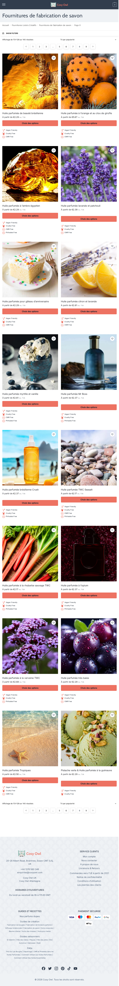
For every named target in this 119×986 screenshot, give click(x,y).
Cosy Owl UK (29, 878)
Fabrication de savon (32, 928)
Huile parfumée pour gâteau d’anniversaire (25, 301)
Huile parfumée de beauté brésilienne (22, 113)
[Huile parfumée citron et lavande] (89, 269)
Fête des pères (42, 940)
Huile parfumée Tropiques (16, 770)
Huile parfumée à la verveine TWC (21, 677)
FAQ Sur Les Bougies (14, 952)
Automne (22, 943)
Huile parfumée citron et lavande (79, 301)
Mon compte (89, 856)
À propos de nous (89, 864)
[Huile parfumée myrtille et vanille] (30, 362)
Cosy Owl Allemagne (29, 881)
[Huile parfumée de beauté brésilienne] (30, 81)
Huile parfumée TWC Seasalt (76, 489)
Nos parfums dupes (30, 916)
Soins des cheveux (29, 931)
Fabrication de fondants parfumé (39, 925)
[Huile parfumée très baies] (89, 646)
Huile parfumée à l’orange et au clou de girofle (86, 113)
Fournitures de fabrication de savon (55, 25)
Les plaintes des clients (89, 885)
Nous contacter (89, 860)
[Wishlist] (54, 58)
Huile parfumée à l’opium (74, 585)
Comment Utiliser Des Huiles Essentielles (30, 958)
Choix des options (30, 123)
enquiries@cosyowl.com (29, 872)
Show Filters (12, 33)
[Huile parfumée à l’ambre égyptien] (30, 174)
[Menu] (6, 4)
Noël (38, 943)
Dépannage (28, 952)
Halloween (32, 943)
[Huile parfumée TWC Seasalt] (89, 458)
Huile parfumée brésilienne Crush (20, 489)
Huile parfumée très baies (75, 677)
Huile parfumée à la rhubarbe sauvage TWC (26, 585)
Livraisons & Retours (89, 868)
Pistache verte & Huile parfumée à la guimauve (86, 770)
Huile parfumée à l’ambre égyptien (21, 205)
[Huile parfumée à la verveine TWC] (30, 646)
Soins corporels (47, 928)
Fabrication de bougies (16, 925)
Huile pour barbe (44, 931)
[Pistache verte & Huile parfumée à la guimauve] (89, 738)
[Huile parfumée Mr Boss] (89, 362)
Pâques (32, 940)
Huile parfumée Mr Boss (74, 393)
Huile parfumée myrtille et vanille (20, 393)
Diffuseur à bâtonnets (13, 928)
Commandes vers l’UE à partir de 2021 (89, 873)
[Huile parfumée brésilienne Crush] (30, 458)
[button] (110, 5)
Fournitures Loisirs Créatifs (24, 25)
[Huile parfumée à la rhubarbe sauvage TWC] (30, 553)
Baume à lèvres (14, 931)
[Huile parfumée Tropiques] (30, 738)
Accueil (5, 25)
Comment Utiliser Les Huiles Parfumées (37, 955)
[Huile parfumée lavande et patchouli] (89, 174)
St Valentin (11, 940)
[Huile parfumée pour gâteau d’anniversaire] (30, 269)
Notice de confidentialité (89, 877)
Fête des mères (22, 940)
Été (50, 940)
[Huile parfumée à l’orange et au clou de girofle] (89, 81)
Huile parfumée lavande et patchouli (80, 205)
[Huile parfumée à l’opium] (89, 553)
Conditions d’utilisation (89, 881)
